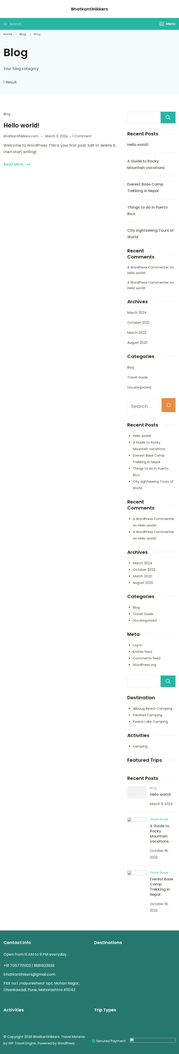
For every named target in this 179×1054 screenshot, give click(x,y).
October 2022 (138, 322)
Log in (137, 645)
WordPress (66, 1043)
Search (168, 117)
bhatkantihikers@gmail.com (29, 974)
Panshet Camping (147, 715)
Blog (6, 114)
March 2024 (137, 312)
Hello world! (21, 125)
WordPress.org (144, 664)
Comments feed (146, 658)
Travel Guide (137, 377)
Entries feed (142, 651)
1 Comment (82, 136)
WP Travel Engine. (22, 1043)
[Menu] (161, 24)
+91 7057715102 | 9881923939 (28, 965)
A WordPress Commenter (148, 267)
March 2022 (136, 332)
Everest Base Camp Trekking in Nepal (161, 886)
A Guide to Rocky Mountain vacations (159, 833)
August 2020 (137, 342)
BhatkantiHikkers (89, 9)
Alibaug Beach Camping (152, 708)
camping (140, 746)
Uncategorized (139, 387)
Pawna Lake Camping (150, 721)
